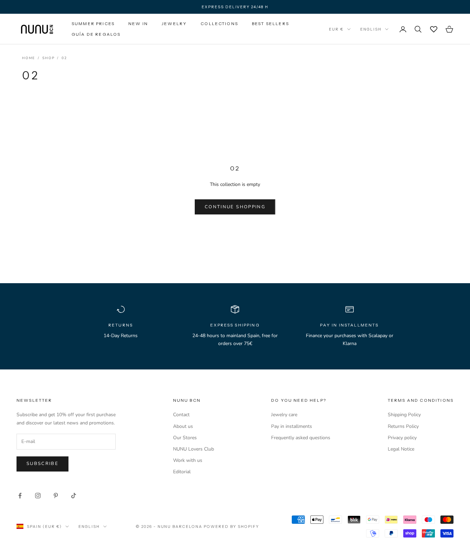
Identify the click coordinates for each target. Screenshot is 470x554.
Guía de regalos (96, 34)
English (371, 29)
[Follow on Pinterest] (55, 495)
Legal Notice (401, 449)
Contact (181, 414)
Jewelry (174, 23)
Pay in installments (291, 426)
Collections (219, 23)
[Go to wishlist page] (433, 29)
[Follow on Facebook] (20, 495)
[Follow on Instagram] (37, 495)
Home (28, 58)
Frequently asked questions (300, 437)
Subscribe (42, 464)
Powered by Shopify (231, 526)
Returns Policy (403, 426)
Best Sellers (270, 23)
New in (138, 23)
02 (64, 58)
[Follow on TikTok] (73, 495)
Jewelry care (284, 414)
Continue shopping (235, 207)
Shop (48, 58)
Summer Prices (93, 23)
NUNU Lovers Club (193, 449)
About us (183, 426)
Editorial (182, 471)
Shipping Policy (404, 414)
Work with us (187, 460)
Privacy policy (402, 437)
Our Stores (185, 437)
